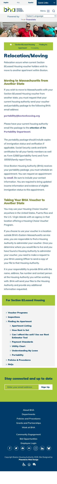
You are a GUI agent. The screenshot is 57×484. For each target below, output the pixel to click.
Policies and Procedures (28, 418)
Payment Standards (22, 341)
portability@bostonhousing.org (22, 115)
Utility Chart (18, 346)
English (6, 2)
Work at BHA (28, 427)
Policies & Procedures (19, 360)
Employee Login (28, 443)
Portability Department (17, 131)
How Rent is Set (20, 330)
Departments (28, 414)
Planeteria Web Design (28, 460)
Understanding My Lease (25, 350)
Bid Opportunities (28, 438)
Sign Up (45, 387)
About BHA (28, 410)
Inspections (14, 317)
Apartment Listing (21, 325)
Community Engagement (28, 434)
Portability (35, 48)
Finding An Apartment (20, 321)
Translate (31, 19)
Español (30, 2)
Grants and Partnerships (28, 423)
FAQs (10, 364)
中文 (18, 2)
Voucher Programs (18, 312)
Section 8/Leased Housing (25, 45)
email (10, 177)
